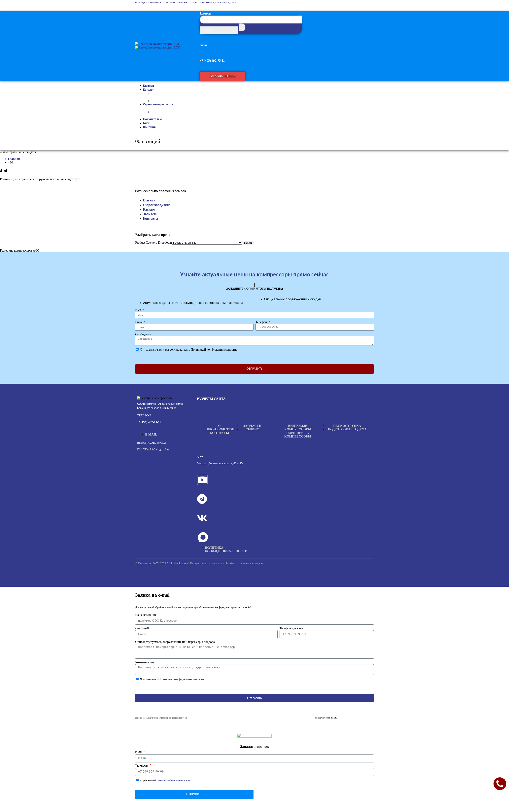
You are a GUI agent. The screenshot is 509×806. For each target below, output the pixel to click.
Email (139, 322)
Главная (149, 200)
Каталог (148, 89)
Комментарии (144, 662)
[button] (252, 29)
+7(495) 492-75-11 (149, 422)
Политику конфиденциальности (181, 679)
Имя (138, 310)
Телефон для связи (292, 628)
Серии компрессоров (158, 104)
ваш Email (142, 628)
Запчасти (150, 214)
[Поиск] (242, 27)
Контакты (149, 127)
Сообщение (143, 334)
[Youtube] (202, 480)
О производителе (156, 205)
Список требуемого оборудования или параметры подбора (175, 642)
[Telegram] (202, 499)
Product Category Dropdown (153, 242)
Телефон (261, 322)
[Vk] (202, 518)
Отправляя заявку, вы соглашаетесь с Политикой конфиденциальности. (188, 349)
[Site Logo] (157, 45)
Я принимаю (172, 679)
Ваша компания (145, 614)
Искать (248, 242)
